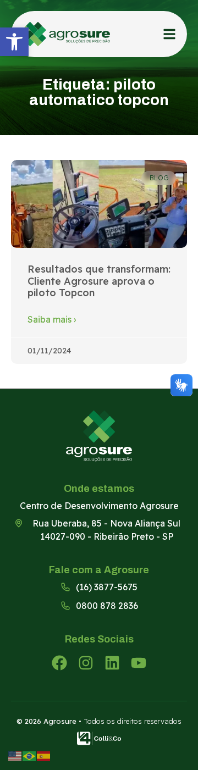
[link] (14, 41)
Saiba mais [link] (52, 319)
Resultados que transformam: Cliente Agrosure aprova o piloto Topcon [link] (99, 281)
